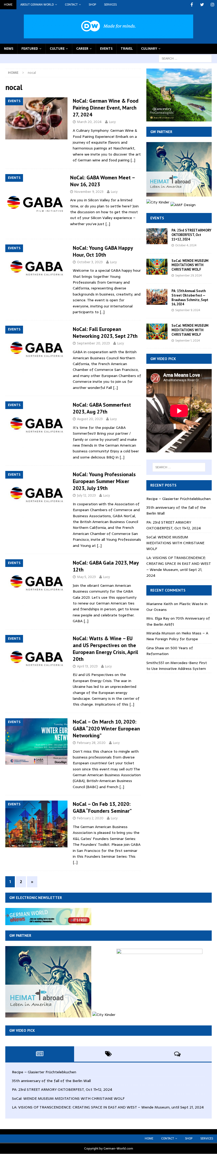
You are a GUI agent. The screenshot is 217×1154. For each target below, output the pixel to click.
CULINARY (149, 48)
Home (8, 4)
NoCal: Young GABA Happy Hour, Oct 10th (103, 251)
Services (110, 4)
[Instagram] (212, 4)
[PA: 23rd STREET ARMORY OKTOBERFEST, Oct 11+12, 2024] (157, 236)
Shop (92, 4)
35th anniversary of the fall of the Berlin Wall (51, 1081)
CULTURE (57, 48)
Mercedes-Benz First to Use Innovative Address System (176, 665)
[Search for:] (185, 58)
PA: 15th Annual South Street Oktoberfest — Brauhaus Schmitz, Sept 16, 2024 (189, 298)
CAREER (82, 48)
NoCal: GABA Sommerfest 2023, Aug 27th (102, 408)
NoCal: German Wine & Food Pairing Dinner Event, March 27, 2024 (105, 107)
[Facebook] (191, 4)
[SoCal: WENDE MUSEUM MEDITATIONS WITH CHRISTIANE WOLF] (157, 267)
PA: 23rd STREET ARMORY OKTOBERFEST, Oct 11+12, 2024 (191, 235)
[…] (132, 160)
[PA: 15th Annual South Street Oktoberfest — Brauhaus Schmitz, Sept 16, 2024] (157, 297)
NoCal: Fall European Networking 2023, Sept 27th (105, 332)
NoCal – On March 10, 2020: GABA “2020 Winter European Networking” (106, 728)
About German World (37, 4)
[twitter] (202, 4)
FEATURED (29, 48)
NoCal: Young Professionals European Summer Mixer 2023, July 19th (104, 481)
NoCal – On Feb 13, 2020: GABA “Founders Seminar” (102, 807)
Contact (71, 4)
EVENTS (106, 48)
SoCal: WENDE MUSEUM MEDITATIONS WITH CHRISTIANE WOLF (190, 265)
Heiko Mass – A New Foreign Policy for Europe (177, 636)
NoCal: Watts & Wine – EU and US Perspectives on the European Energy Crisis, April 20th (105, 648)
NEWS (8, 48)
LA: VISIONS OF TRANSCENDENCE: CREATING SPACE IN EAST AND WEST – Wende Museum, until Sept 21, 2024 (178, 566)
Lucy (112, 122)
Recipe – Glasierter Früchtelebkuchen (178, 499)
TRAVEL (127, 48)
